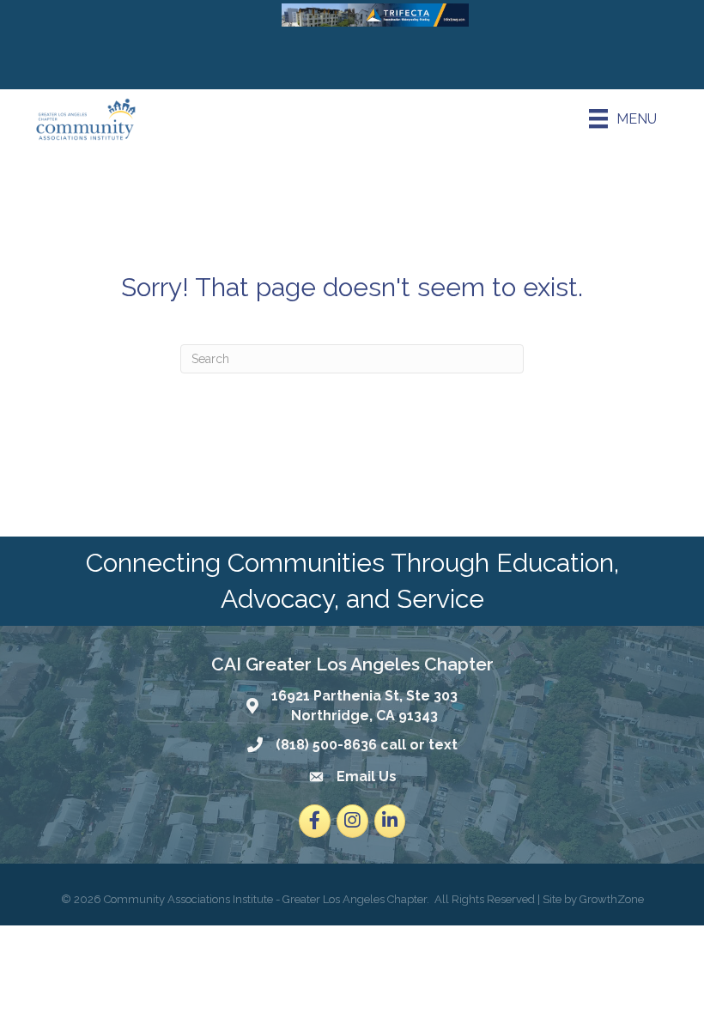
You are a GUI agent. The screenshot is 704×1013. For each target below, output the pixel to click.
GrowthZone (612, 899)
